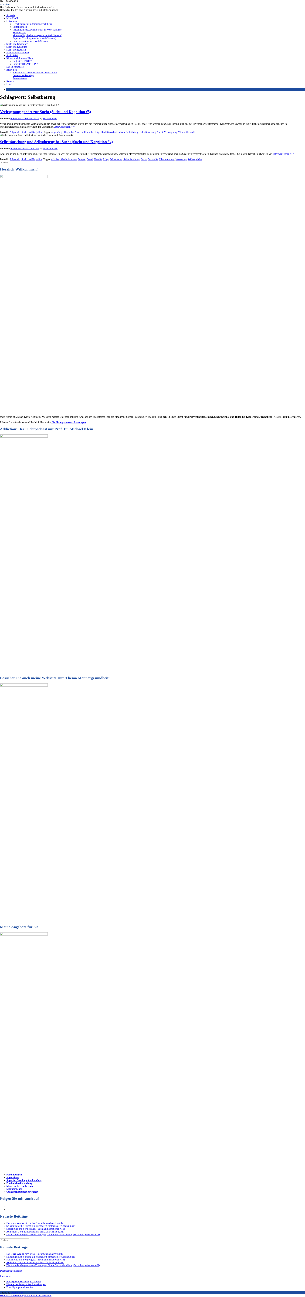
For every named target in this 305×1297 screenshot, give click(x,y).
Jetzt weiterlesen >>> (64, 126)
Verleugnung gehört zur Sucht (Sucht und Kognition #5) (45, 112)
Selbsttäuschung (148, 132)
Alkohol (55, 159)
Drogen (81, 159)
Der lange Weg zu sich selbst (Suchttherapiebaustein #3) (34, 1223)
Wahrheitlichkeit (186, 132)
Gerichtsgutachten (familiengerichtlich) (32, 24)
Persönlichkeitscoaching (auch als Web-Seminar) (37, 29)
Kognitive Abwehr (73, 132)
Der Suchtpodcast (15, 66)
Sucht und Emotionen (17, 44)
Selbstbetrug (132, 132)
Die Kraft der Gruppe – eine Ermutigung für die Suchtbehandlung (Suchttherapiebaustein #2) (53, 1234)
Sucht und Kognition (16, 46)
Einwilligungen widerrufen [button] (19, 1287)
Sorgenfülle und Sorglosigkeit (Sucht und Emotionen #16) (35, 1228)
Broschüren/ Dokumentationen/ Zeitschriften (35, 72)
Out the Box (17, 1292)
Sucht (160, 132)
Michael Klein (50, 118)
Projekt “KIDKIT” (22, 61)
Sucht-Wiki (12, 55)
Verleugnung (170, 132)
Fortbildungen (20, 26)
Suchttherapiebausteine (17, 52)
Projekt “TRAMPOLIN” (25, 64)
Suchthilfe (153, 159)
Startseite (10, 15)
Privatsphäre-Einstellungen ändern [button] (23, 1281)
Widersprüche (195, 159)
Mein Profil (12, 18)
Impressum (5, 1276)
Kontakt (10, 81)
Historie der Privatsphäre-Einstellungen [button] (26, 1284)
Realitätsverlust (109, 132)
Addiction (5, 4)
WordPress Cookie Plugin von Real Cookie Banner (25, 1295)
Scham (121, 132)
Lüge (97, 132)
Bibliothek (11, 69)
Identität (98, 159)
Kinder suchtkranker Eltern (20, 58)
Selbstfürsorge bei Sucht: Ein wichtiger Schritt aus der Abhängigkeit (40, 1226)
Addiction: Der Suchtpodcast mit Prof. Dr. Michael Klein (35, 1231)
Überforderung (166, 159)
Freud (90, 159)
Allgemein (15, 132)
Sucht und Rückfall (16, 49)
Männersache (19, 32)
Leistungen (11, 21)
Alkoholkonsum (68, 159)
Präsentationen (20, 78)
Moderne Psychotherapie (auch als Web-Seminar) (37, 35)
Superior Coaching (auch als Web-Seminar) (34, 38)
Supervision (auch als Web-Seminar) (31, 41)
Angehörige (57, 132)
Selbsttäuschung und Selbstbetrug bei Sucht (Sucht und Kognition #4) (56, 142)
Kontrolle (89, 132)
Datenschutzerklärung (11, 1270)
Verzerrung (181, 159)
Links (9, 84)
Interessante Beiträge (23, 75)
